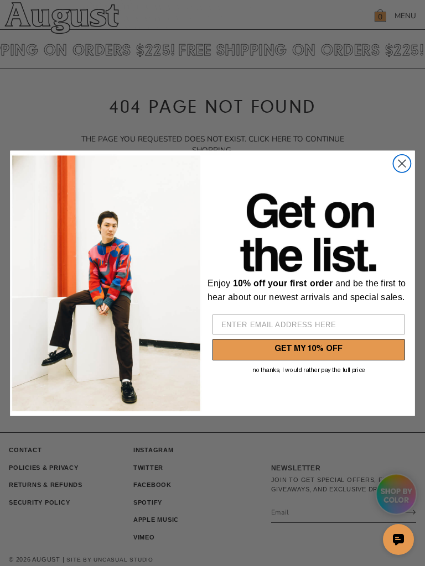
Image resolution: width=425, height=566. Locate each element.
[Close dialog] (402, 163)
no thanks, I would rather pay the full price (308, 370)
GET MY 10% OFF (308, 349)
